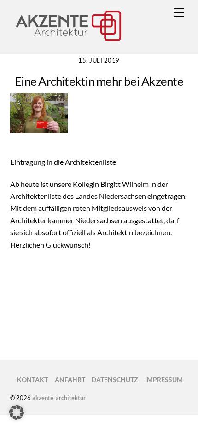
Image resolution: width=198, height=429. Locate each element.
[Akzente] (67, 41)
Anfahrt (70, 379)
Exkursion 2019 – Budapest (130, 323)
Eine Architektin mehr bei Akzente (99, 81)
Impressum (164, 379)
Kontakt (32, 379)
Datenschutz (115, 379)
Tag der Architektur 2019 (64, 309)
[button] (16, 412)
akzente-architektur (59, 397)
